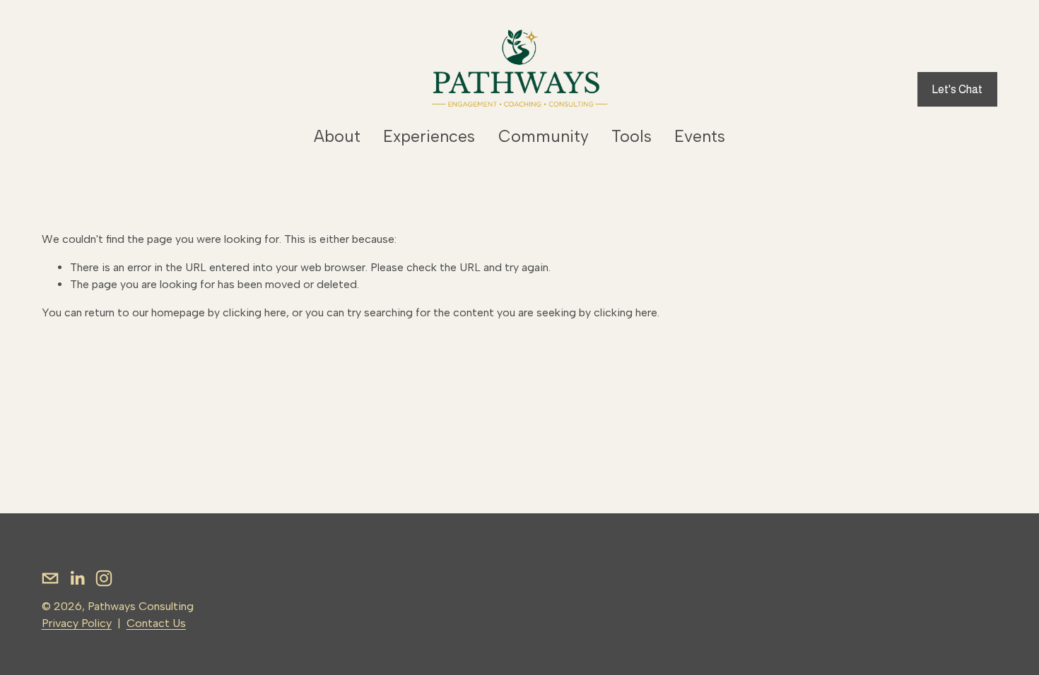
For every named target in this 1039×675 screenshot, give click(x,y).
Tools (631, 136)
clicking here (254, 312)
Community (543, 136)
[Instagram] (103, 578)
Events (699, 136)
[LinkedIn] (77, 578)
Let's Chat (957, 89)
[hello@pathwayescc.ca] (50, 578)
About (337, 136)
